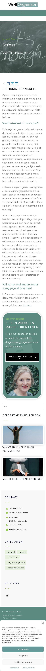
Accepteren (23, 649)
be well (6, 39)
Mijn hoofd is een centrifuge (23, 470)
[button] (42, 623)
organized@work (16, 568)
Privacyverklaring (29, 668)
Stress (14, 39)
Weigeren (23, 656)
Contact (27, 305)
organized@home (16, 562)
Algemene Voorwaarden (12, 615)
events (23, 552)
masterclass (13, 557)
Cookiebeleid (14, 668)
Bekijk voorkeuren (23, 662)
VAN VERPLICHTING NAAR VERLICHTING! (23, 440)
